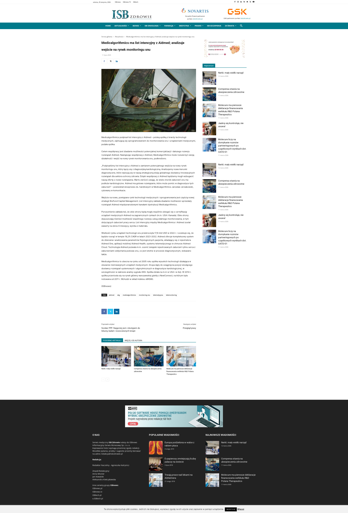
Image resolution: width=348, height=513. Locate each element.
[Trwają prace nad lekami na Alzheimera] (156, 480)
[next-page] (107, 379)
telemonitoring (171, 295)
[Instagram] (238, 2)
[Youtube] (253, 2)
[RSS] (244, 2)
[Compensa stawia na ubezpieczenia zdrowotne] (149, 356)
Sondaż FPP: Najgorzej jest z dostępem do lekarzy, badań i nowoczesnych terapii (120, 329)
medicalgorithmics (129, 295)
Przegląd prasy (189, 328)
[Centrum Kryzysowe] (225, 57)
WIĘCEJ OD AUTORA (133, 340)
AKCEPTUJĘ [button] (230, 509)
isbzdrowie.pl (198, 19)
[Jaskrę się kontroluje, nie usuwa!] (209, 128)
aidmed (111, 295)
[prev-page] (103, 379)
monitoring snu (144, 295)
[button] (241, 26)
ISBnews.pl (97, 488)
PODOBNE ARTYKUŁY (112, 340)
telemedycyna (158, 295)
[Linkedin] (241, 2)
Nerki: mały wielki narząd (110, 369)
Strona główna (106, 36)
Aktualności (119, 36)
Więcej (240, 509)
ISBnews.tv (97, 491)
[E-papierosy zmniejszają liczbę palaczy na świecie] (156, 464)
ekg (118, 295)
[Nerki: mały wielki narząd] (116, 356)
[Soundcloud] (247, 2)
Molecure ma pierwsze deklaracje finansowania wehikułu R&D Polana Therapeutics (180, 371)
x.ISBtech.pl (97, 498)
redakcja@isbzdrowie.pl (112, 453)
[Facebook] (234, 2)
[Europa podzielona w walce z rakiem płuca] (156, 448)
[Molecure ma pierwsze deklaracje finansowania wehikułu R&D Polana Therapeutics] (181, 356)
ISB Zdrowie (114, 442)
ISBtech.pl (97, 495)
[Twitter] (250, 2)
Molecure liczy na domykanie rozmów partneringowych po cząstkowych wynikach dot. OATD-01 (232, 145)
